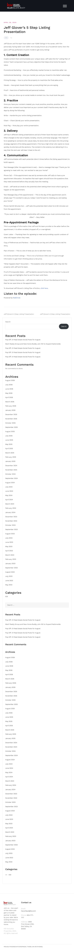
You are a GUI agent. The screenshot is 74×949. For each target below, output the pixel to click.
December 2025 (11, 414)
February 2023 (10, 559)
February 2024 (10, 508)
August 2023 (10, 534)
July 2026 (9, 385)
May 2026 (8, 393)
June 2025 (9, 440)
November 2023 (11, 521)
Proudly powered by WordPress (15, 946)
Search (8, 322)
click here (44, 288)
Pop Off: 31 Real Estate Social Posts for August (22, 340)
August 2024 (10, 483)
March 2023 (9, 555)
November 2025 (11, 419)
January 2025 (10, 461)
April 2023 (9, 551)
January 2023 (10, 563)
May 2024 (8, 495)
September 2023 (11, 529)
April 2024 (9, 500)
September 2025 (11, 427)
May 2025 (8, 444)
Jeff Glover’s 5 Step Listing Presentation (19, 314)
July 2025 (8, 436)
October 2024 (10, 474)
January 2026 (10, 410)
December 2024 (11, 465)
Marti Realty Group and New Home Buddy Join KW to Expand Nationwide (33, 344)
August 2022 (10, 572)
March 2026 (9, 402)
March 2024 (9, 504)
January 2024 (10, 512)
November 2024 (11, 470)
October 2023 (10, 525)
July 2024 (9, 487)
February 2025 (10, 457)
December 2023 (11, 517)
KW (6, 37)
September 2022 (11, 568)
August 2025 (10, 431)
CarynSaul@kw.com (28, 911)
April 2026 (9, 397)
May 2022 (8, 585)
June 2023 (9, 542)
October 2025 (10, 423)
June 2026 (9, 389)
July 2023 (8, 538)
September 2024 (11, 478)
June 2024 (9, 491)
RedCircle (16, 298)
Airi (33, 946)
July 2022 (8, 576)
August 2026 (10, 380)
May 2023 (8, 546)
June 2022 (9, 580)
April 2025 (9, 448)
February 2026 (10, 406)
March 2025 (9, 453)
